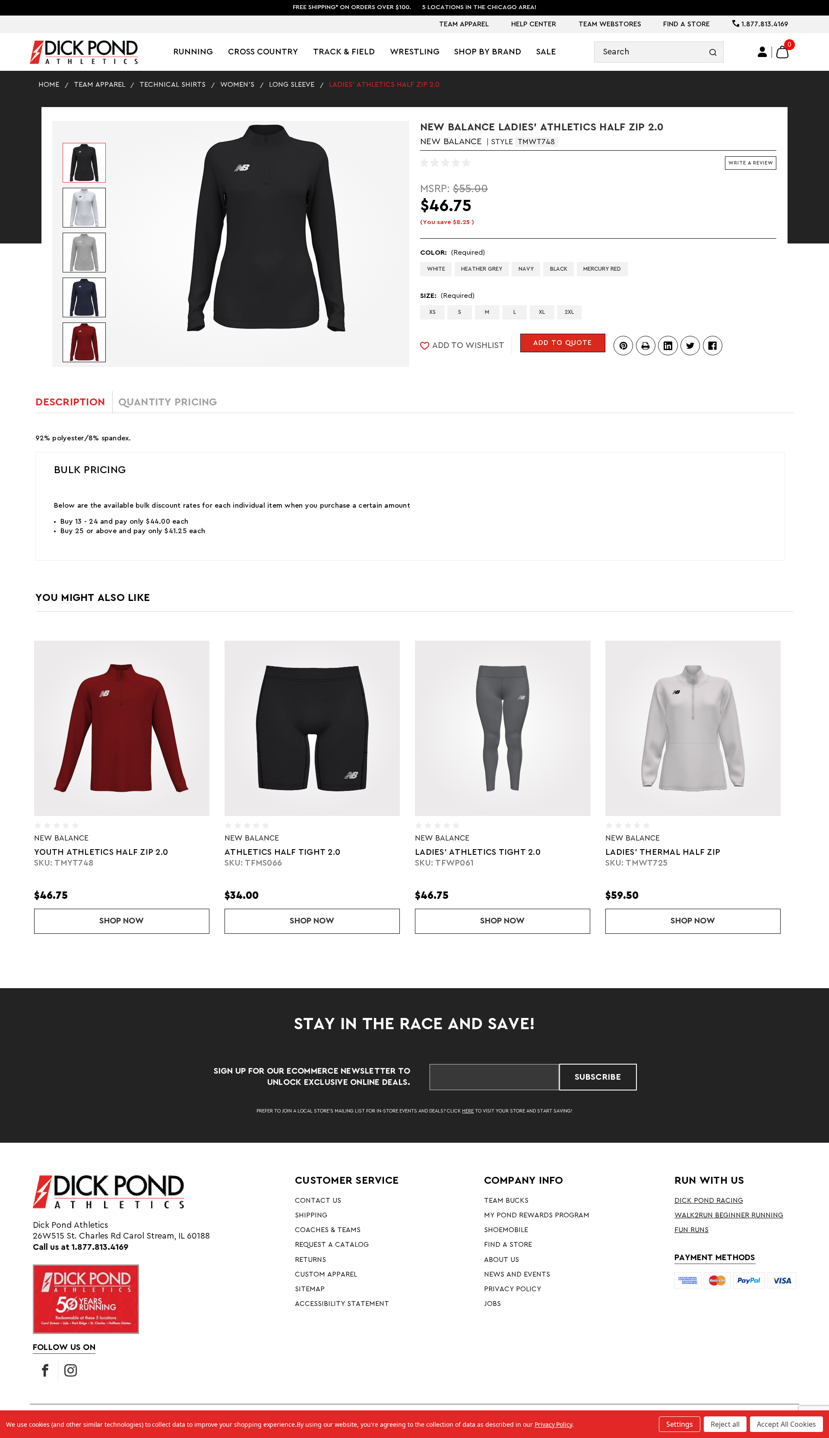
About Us (501, 1259)
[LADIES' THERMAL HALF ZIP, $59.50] (675, 728)
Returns (310, 1259)
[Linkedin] (667, 345)
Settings (679, 1424)
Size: (447, 295)
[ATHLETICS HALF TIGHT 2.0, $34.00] (294, 728)
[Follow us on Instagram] (71, 1370)
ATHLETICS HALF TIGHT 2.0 (264, 852)
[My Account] (763, 52)
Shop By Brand (487, 51)
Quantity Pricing (167, 402)
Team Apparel (464, 24)
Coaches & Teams (328, 1229)
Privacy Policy (512, 1289)
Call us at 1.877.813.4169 (80, 1247)
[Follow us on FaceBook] (45, 1370)
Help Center (533, 24)
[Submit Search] (713, 52)
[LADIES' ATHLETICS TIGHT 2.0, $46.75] (484, 728)
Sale (546, 51)
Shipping (311, 1215)
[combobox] (659, 52)
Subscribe (598, 1077)
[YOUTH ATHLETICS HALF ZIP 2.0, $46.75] (103, 728)
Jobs (492, 1303)
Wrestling (415, 51)
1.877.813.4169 (763, 24)
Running (193, 51)
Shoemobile (506, 1229)
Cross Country (263, 51)
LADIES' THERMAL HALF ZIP (644, 852)
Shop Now (136, 921)
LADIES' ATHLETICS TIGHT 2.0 (459, 852)
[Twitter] (690, 345)
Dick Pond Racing (708, 1200)
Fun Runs (691, 1229)
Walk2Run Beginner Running (728, 1215)
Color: (452, 252)
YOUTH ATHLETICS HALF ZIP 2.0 (83, 852)
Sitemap (310, 1289)
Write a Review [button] (750, 163)
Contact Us (318, 1200)
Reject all (725, 1424)
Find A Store (686, 24)
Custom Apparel (326, 1274)
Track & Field (344, 51)
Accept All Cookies (786, 1424)
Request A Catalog (332, 1244)
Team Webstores (610, 24)
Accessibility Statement (342, 1303)
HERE (468, 1111)
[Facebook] (712, 345)
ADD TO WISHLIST (468, 345)
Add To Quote (562, 342)
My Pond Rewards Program (536, 1215)
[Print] (645, 345)
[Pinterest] (623, 345)
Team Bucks (506, 1200)
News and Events (517, 1274)
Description (70, 402)
